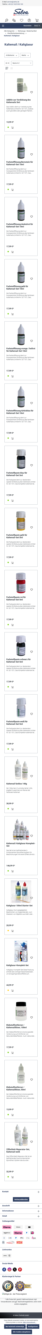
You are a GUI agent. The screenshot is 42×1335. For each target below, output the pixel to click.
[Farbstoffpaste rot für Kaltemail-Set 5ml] (21, 583)
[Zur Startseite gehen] (21, 12)
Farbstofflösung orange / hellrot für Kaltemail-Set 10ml (20, 349)
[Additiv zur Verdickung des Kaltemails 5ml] (21, 86)
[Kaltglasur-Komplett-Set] (21, 951)
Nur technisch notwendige (15, 1326)
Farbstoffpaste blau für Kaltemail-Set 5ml (16, 474)
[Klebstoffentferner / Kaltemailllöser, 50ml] (21, 1073)
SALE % (37, 26)
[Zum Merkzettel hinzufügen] (31, 93)
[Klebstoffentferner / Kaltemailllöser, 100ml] (21, 1011)
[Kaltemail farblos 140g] (21, 769)
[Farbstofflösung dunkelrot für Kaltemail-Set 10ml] (21, 210)
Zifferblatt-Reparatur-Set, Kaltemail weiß (18, 1150)
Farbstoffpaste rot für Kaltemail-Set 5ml (16, 598)
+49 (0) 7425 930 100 (15, 4)
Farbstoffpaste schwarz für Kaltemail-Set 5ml (18, 660)
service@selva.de (13, 2)
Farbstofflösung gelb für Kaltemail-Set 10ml (17, 287)
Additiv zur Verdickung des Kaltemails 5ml (18, 101)
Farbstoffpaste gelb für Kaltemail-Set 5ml (16, 536)
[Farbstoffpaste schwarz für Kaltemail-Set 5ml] (21, 645)
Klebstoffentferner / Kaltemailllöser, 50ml (16, 1088)
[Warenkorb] (36, 20)
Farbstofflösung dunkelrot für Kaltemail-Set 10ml (19, 225)
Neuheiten (27, 26)
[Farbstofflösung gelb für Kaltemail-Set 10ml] (21, 272)
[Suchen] (6, 20)
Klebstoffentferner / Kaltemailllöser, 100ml (16, 1026)
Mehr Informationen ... (29, 1322)
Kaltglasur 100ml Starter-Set (19, 905)
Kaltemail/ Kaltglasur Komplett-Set (20, 844)
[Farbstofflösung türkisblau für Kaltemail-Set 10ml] (21, 396)
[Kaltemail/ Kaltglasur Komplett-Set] (21, 829)
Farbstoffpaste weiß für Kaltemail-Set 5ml (17, 722)
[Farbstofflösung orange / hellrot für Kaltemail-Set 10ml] (21, 334)
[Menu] (3, 26)
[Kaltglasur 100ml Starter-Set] (21, 891)
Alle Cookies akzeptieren (22, 1332)
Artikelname (10, 55)
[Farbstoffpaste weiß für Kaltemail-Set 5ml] (21, 707)
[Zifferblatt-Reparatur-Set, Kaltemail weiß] (21, 1135)
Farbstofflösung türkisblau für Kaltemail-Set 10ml (19, 411)
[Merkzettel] (21, 20)
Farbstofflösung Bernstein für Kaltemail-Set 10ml (19, 163)
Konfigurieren (33, 1326)
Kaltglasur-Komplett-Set (17, 965)
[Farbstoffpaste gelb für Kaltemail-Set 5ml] (21, 521)
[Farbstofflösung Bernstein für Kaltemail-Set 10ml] (21, 148)
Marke (24, 55)
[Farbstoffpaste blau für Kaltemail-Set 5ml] (21, 459)
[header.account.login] (28, 20)
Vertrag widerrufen (21, 1199)
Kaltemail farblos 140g (16, 784)
